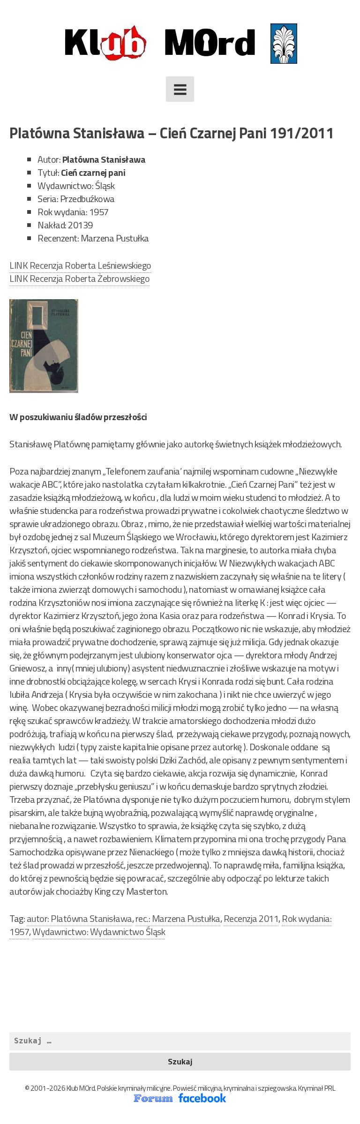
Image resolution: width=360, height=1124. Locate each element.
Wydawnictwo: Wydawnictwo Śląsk (98, 931)
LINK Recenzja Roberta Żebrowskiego (79, 278)
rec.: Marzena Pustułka (177, 918)
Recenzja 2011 (251, 918)
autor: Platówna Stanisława (79, 918)
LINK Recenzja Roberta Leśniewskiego (80, 265)
